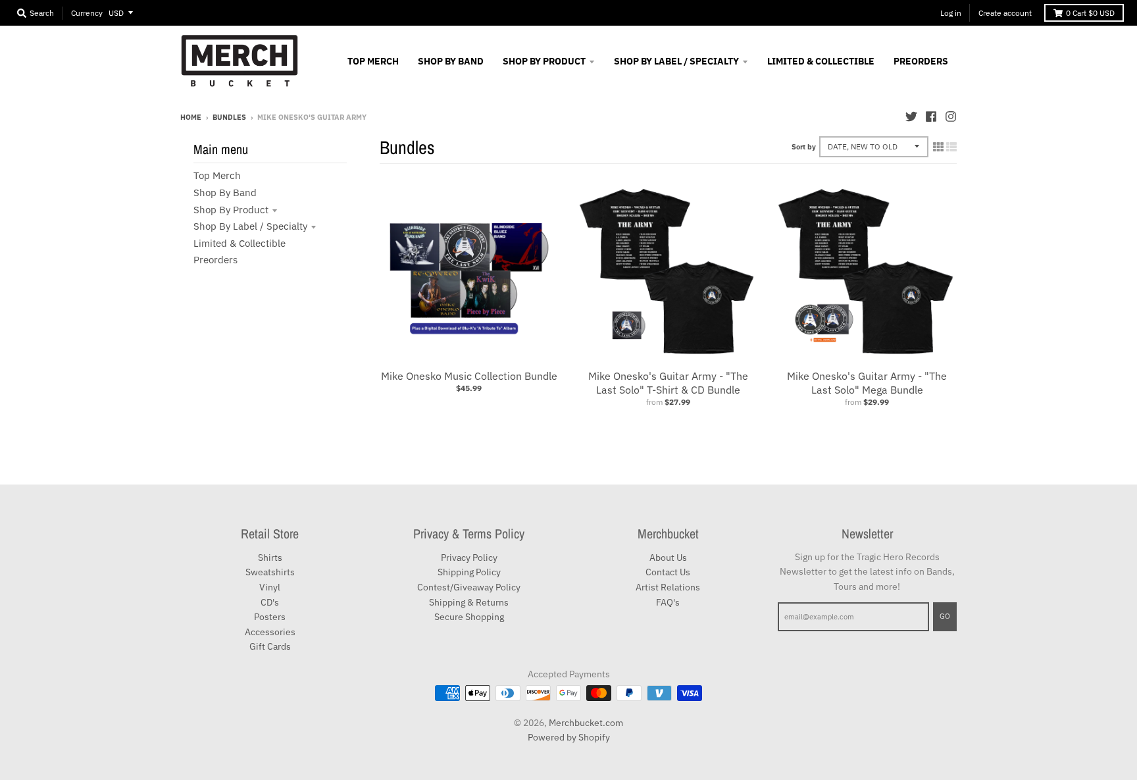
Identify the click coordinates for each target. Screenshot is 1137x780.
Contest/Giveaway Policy (468, 587)
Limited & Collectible (239, 243)
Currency (87, 13)
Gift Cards (270, 646)
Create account (1005, 13)
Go (945, 616)
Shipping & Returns (469, 602)
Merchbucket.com (586, 723)
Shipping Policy (469, 572)
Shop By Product (230, 209)
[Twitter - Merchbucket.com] (911, 116)
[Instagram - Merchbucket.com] (951, 116)
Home (190, 117)
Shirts (270, 557)
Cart (1090, 13)
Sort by (804, 146)
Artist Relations (668, 587)
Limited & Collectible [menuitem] (820, 61)
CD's (270, 602)
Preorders (215, 259)
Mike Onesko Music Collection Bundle (469, 375)
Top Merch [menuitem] (373, 61)
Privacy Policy (469, 557)
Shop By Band (225, 192)
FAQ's (668, 602)
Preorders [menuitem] (921, 61)
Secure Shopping (469, 617)
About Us (668, 557)
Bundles (229, 117)
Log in (950, 13)
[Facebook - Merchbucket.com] (931, 116)
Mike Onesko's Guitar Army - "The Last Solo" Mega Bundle (867, 382)
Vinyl (269, 587)
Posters (270, 617)
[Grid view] (938, 146)
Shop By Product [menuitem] (544, 61)
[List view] (951, 146)
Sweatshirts (270, 572)
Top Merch (217, 175)
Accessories (270, 632)
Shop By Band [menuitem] (451, 61)
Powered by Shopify (569, 737)
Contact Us (667, 572)
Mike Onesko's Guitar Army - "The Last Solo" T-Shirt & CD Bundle (668, 382)
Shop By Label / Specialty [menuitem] (676, 61)
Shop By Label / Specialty (250, 226)
